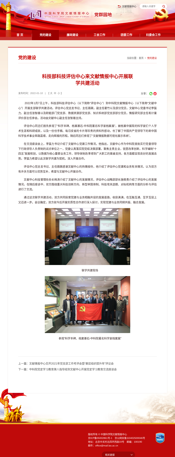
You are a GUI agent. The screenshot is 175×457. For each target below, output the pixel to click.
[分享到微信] (151, 93)
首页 (141, 58)
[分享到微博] (155, 93)
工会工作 (99, 35)
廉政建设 (72, 35)
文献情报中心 (129, 6)
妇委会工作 (153, 35)
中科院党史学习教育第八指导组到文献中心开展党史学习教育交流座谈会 (73, 369)
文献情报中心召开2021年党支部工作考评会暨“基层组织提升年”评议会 (71, 363)
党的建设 (45, 35)
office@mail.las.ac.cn (106, 445)
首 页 (20, 35)
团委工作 (126, 35)
